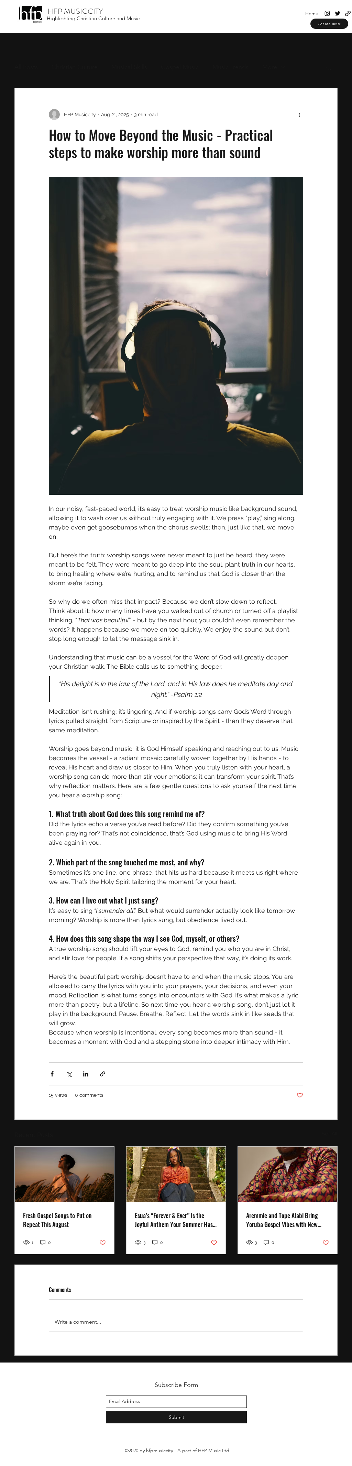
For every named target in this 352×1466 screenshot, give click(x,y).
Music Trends (230, 67)
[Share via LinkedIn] (85, 1074)
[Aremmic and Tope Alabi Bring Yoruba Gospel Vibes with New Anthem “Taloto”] (287, 1174)
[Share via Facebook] (52, 1074)
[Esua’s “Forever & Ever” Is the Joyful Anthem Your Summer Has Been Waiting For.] (176, 1174)
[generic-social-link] (347, 13)
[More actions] (299, 114)
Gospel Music (180, 67)
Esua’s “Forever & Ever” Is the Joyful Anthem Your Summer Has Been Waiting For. (174, 1220)
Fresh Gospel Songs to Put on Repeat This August (57, 1220)
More (269, 67)
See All (330, 1133)
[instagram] (327, 13)
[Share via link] (102, 1074)
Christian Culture (75, 67)
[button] (329, 67)
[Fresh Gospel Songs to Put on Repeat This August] (64, 1174)
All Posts (26, 67)
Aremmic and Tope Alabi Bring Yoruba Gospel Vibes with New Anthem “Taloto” (282, 1220)
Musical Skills (129, 67)
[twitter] (337, 13)
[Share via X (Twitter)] (69, 1074)
